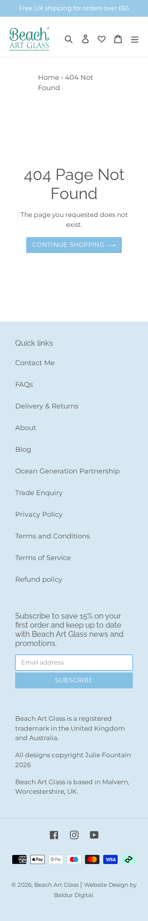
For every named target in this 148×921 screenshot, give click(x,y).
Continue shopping (68, 244)
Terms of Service (43, 558)
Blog (23, 449)
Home (48, 77)
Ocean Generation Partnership (67, 471)
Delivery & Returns (47, 406)
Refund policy (38, 579)
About (25, 428)
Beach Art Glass (57, 884)
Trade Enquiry (39, 493)
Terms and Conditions (52, 536)
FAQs (24, 384)
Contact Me (35, 363)
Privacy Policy (39, 514)
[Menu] (134, 39)
